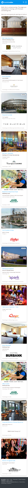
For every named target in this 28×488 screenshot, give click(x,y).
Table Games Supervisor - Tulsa (10, 307)
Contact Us (9, 483)
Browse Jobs (15, 479)
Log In (11, 479)
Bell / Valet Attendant (7, 38)
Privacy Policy (3, 483)
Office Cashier (5, 384)
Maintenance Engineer (8, 268)
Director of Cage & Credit (8, 460)
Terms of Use (22, 482)
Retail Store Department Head (10, 192)
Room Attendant (6, 76)
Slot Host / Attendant (7, 153)
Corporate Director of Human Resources (12, 422)
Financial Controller (7, 115)
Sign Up (7, 479)
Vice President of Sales (8, 230)
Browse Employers (22, 479)
